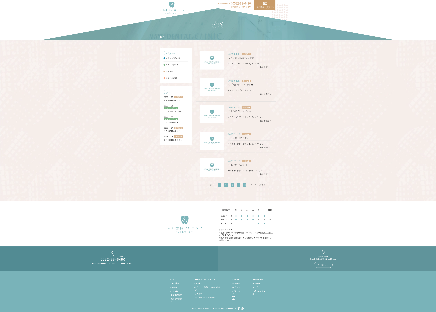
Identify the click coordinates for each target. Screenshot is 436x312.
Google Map (323, 264)
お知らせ (169, 71)
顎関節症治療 (176, 295)
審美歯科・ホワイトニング (206, 279)
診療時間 (236, 283)
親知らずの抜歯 (176, 300)
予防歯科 (198, 283)
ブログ (255, 287)
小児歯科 (198, 293)
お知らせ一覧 (258, 279)
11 (245, 184)
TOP (162, 37)
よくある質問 (171, 78)
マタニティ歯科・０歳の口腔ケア (207, 288)
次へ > (253, 184)
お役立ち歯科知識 (173, 58)
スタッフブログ (172, 65)
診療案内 (173, 287)
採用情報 (256, 283)
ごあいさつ (236, 292)
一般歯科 (174, 291)
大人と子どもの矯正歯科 (205, 297)
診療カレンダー (266, 232)
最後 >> (263, 184)
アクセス (236, 287)
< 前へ (211, 184)
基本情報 (235, 279)
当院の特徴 (174, 283)
